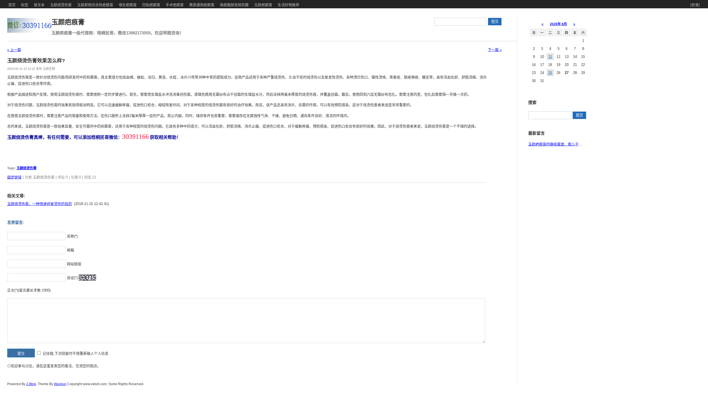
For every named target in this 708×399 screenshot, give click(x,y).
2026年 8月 (558, 24)
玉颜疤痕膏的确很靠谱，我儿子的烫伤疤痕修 (564, 144)
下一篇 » (495, 50)
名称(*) (72, 236)
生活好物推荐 (288, 5)
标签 (24, 5)
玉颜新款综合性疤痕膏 (95, 5)
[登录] (695, 5)
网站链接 (74, 264)
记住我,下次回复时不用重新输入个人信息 (75, 353)
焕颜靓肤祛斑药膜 (234, 5)
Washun (60, 384)
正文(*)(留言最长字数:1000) (29, 290)
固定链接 (14, 177)
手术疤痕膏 (175, 5)
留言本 (39, 5)
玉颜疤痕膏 (263, 5)
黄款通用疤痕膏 (201, 5)
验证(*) (72, 278)
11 (550, 57)
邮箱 (70, 250)
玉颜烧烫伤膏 (61, 5)
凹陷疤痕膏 (151, 5)
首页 (11, 5)
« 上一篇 (14, 50)
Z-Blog (31, 384)
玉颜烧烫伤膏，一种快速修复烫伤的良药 (39, 204)
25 (550, 73)
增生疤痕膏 (128, 5)
